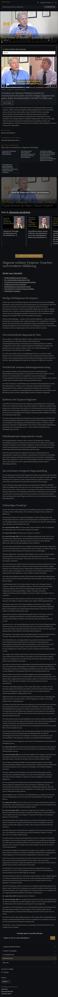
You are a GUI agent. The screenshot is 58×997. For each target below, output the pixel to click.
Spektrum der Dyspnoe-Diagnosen (15, 284)
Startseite (3, 89)
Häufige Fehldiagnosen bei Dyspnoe (15, 278)
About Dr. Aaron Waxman (8, 133)
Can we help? (7, 103)
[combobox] (29, 7)
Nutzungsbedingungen (7, 991)
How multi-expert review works (10, 140)
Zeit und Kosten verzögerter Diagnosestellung (19, 289)
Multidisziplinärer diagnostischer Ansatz (17, 287)
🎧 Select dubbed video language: (14, 49)
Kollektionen (10, 89)
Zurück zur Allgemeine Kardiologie (30, 256)
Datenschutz (4, 989)
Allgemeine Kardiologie (20, 89)
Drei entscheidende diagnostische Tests (17, 280)
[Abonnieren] (52, 938)
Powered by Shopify (6, 993)
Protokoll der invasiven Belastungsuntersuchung (20, 282)
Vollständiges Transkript (12, 291)
